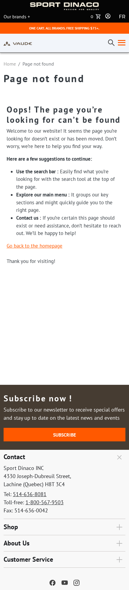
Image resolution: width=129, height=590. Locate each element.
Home (10, 64)
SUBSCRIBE (64, 435)
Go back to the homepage (34, 245)
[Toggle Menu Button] (120, 43)
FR (122, 17)
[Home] (18, 43)
